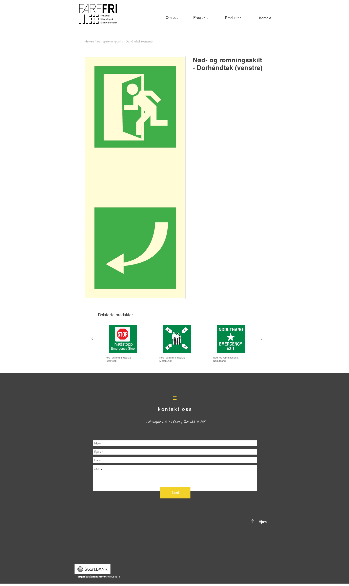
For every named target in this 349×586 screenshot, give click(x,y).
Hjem (263, 522)
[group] (177, 347)
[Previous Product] (92, 338)
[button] (233, 18)
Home (89, 41)
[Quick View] (123, 339)
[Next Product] (261, 338)
